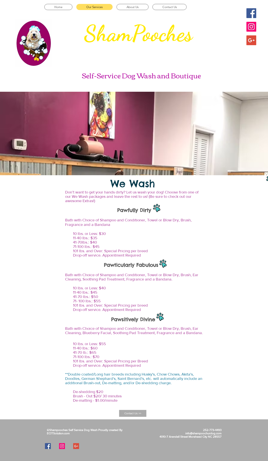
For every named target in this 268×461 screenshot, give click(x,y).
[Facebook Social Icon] (251, 13)
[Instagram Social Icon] (251, 27)
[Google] (251, 40)
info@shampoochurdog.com (203, 433)
